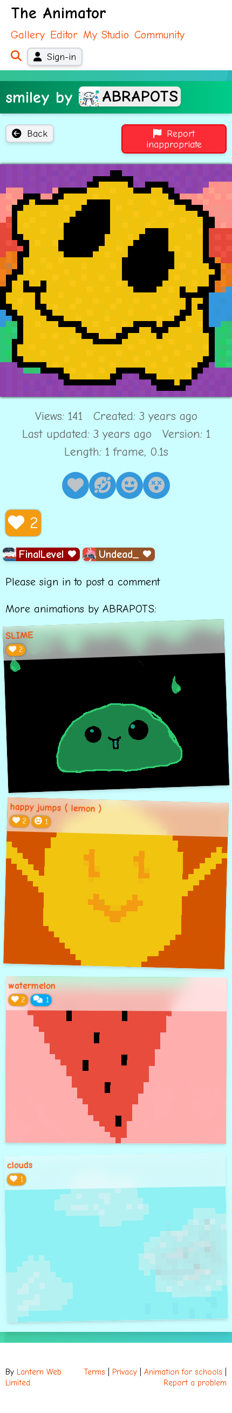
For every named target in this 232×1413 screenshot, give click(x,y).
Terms (94, 1372)
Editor (64, 35)
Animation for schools (183, 1372)
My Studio (106, 35)
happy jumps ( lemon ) (55, 807)
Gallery (28, 35)
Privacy (124, 1372)
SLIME (19, 636)
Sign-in (61, 56)
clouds (19, 1165)
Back (37, 133)
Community (159, 35)
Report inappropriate (174, 139)
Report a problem (195, 1383)
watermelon (32, 985)
